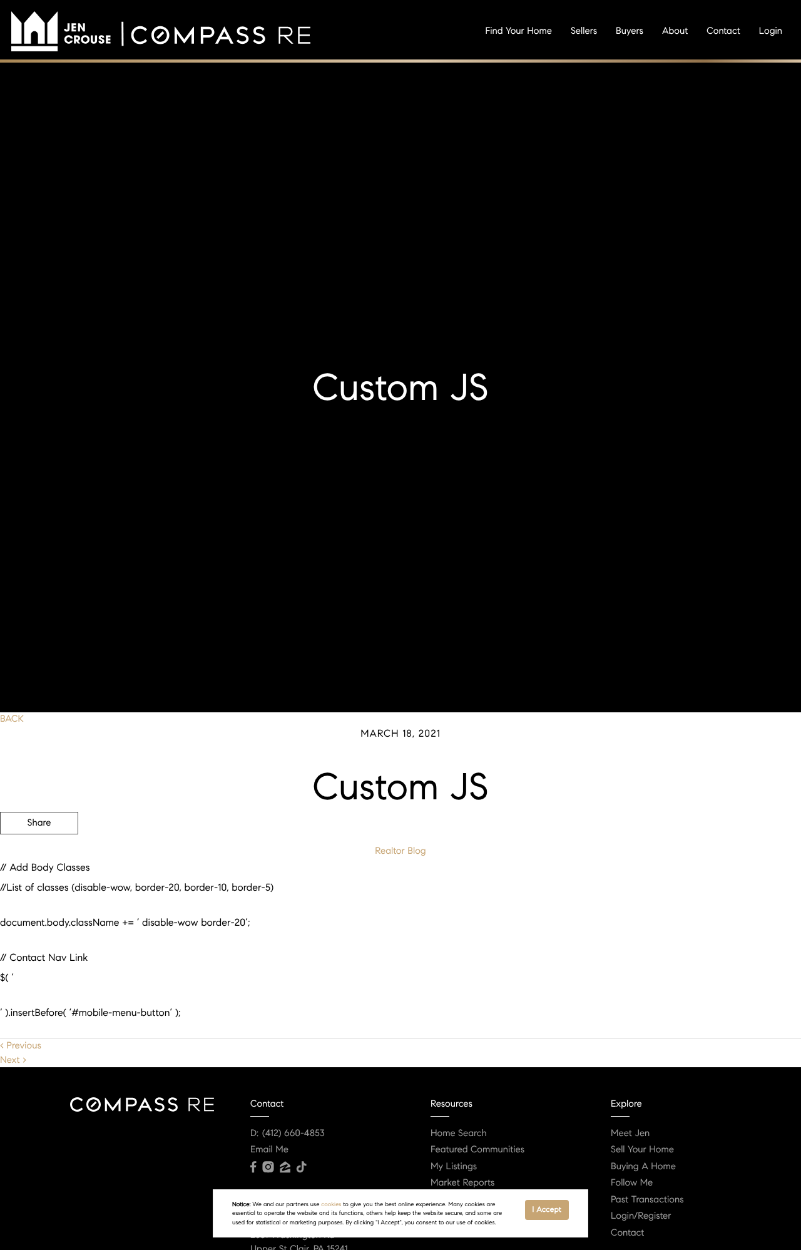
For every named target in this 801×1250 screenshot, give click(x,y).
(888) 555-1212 (706, 890)
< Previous (20, 1046)
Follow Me (632, 1183)
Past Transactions (647, 1200)
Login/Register (641, 1216)
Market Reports (463, 1183)
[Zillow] (285, 1167)
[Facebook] (253, 1167)
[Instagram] (267, 1167)
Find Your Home (519, 31)
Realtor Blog (400, 851)
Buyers (629, 31)
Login (770, 31)
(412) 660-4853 (293, 1133)
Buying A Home (643, 1166)
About (675, 31)
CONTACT (627, 890)
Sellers (584, 31)
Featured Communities (477, 1149)
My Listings (454, 1166)
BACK (12, 719)
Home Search (459, 1133)
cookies (331, 1204)
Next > (13, 1060)
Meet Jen (630, 1133)
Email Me (269, 1149)
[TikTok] (302, 1167)
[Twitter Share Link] (39, 857)
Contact (723, 31)
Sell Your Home (642, 1149)
